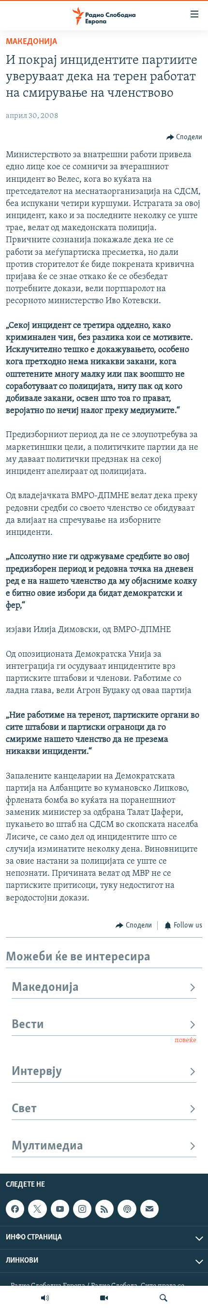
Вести (28, 1024)
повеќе (185, 1040)
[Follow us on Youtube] (60, 1209)
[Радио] (44, 1298)
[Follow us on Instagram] (82, 1209)
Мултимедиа (47, 1146)
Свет (24, 1109)
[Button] (184, 137)
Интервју (37, 1071)
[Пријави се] (149, 1209)
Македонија (31, 42)
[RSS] (104, 1209)
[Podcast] (127, 1209)
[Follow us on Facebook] (15, 1209)
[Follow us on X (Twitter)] (37, 1209)
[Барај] (163, 1298)
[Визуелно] (104, 1298)
